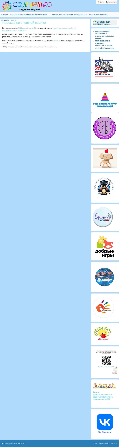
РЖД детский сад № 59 (27, 28)
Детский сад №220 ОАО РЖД (11, 443)
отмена (57, 40)
